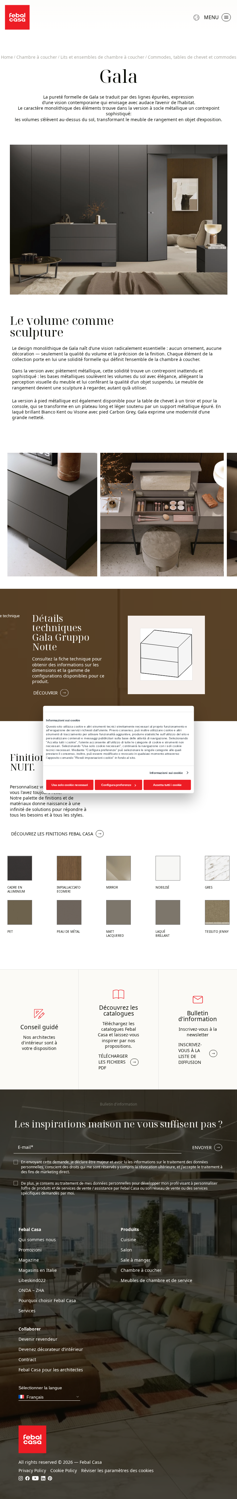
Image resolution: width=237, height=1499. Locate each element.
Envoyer (202, 1147)
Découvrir (45, 693)
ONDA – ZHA (31, 1290)
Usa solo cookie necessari (70, 785)
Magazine (29, 1260)
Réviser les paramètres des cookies (117, 1470)
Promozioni (30, 1250)
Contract (27, 1359)
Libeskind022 (32, 1280)
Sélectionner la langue (197, 17)
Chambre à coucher (141, 1270)
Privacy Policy (32, 1470)
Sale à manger (136, 1260)
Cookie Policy (63, 1470)
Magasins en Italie (38, 1270)
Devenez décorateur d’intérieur (51, 1349)
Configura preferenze (116, 785)
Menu (211, 17)
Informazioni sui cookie (166, 773)
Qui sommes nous (37, 1239)
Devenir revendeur (38, 1339)
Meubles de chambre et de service (156, 1280)
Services (27, 1311)
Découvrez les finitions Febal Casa (52, 834)
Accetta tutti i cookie (167, 785)
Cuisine (128, 1239)
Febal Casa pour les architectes (51, 1370)
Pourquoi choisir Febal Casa (47, 1300)
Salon (126, 1250)
